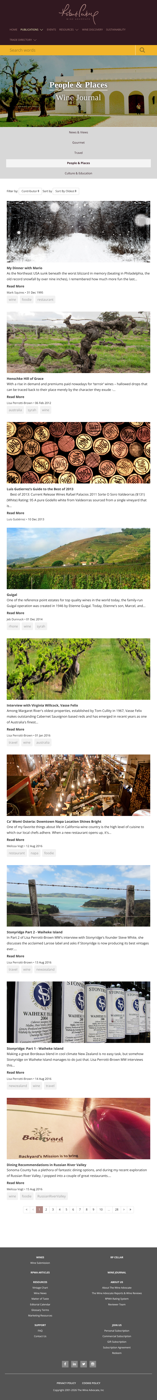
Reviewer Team (117, 1304)
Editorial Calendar (40, 1304)
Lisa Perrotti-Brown (20, 403)
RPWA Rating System (117, 1298)
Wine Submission (40, 1263)
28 (116, 1210)
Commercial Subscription (116, 1336)
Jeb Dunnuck (15, 619)
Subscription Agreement (117, 1347)
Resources (66, 29)
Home (13, 29)
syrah (32, 410)
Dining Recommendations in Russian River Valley (46, 1165)
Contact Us (40, 1336)
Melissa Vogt (15, 846)
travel (78, 153)
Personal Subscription (116, 1330)
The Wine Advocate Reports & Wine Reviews (117, 1293)
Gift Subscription (116, 1341)
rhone (13, 626)
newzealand (45, 969)
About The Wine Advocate (117, 1287)
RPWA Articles (40, 1272)
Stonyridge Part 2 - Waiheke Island (35, 932)
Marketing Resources (40, 1315)
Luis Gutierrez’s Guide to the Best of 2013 (40, 489)
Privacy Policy (66, 1383)
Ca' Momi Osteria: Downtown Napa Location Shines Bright (54, 821)
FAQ (40, 1330)
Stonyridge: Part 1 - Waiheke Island (35, 1048)
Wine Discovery (92, 29)
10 (101, 1210)
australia (15, 410)
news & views (78, 132)
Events (51, 29)
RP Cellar (116, 1257)
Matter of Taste (40, 1298)
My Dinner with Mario (24, 268)
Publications (29, 29)
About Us (117, 1282)
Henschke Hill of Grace (25, 378)
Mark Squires (16, 293)
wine (12, 299)
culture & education (78, 173)
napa (34, 853)
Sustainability (116, 29)
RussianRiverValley (51, 1196)
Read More (15, 286)
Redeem (116, 1353)
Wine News (40, 1293)
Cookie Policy (91, 1383)
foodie (26, 299)
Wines (40, 1257)
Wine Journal (117, 1272)
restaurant (45, 299)
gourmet (78, 143)
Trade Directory (21, 40)
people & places (78, 163)
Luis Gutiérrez (16, 519)
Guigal (12, 594)
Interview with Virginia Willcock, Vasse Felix (42, 705)
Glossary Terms (40, 1310)
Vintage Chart (40, 1287)
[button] (30, 191)
